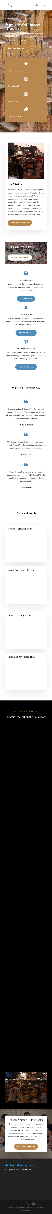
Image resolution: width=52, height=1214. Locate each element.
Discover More (26, 299)
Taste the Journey (26, 367)
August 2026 (12, 1169)
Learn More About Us (20, 223)
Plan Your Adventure (26, 1146)
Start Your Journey (16, 48)
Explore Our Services (20, 257)
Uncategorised (26, 1169)
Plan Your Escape (26, 333)
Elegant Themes (25, 1207)
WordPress (26, 1210)
